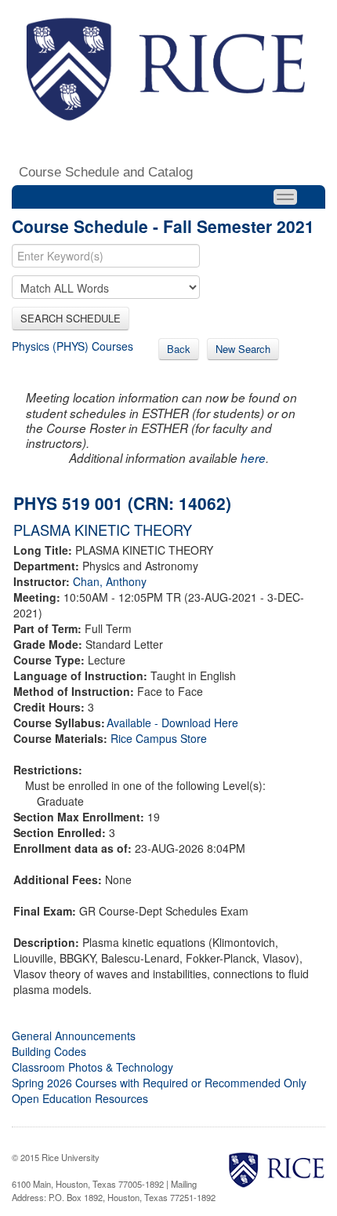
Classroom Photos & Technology (92, 1067)
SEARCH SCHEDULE (70, 318)
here (253, 458)
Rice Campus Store (159, 738)
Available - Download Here (172, 722)
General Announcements (74, 1035)
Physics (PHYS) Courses (72, 346)
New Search (243, 348)
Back (178, 348)
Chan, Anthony (110, 581)
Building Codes (49, 1051)
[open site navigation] (285, 197)
